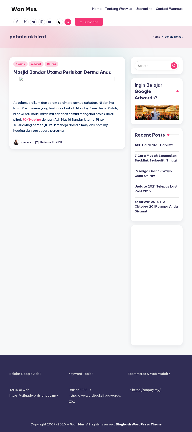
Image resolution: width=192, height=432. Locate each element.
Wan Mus (24, 9)
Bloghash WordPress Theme (139, 424)
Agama (20, 64)
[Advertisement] (157, 285)
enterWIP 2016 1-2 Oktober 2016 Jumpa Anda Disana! (156, 206)
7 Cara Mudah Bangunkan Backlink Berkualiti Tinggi (156, 158)
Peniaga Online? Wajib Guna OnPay (153, 173)
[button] (89, 22)
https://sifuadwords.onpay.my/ (33, 395)
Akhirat (36, 64)
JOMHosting (31, 119)
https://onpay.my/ (146, 390)
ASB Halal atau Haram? (154, 145)
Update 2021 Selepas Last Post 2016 (156, 188)
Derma (51, 64)
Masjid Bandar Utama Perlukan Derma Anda (62, 72)
